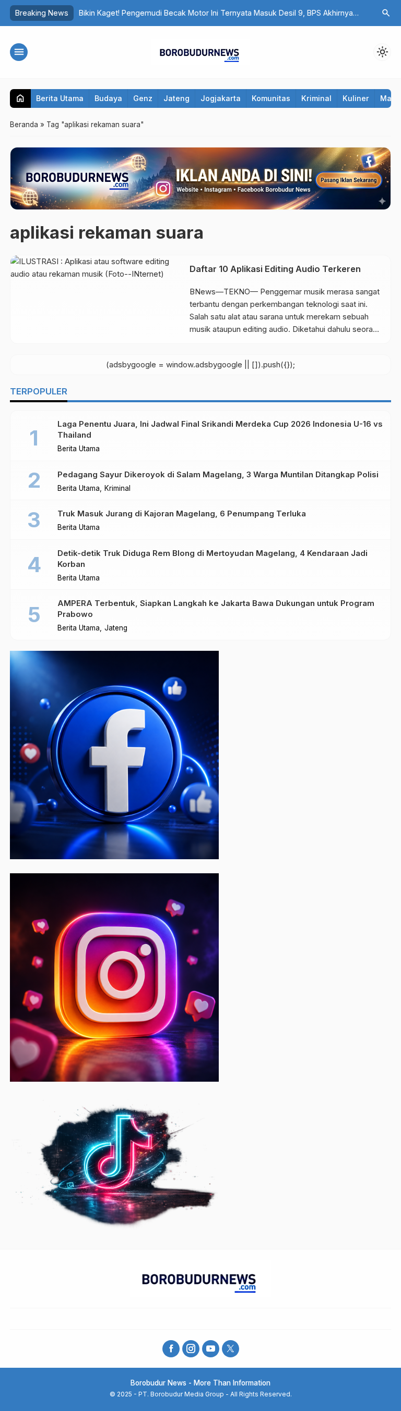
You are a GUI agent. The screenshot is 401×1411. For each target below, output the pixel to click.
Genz (142, 98)
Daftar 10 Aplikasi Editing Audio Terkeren (275, 269)
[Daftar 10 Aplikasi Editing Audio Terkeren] (96, 299)
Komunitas (271, 98)
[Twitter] (230, 1348)
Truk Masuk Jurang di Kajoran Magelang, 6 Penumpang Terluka (181, 513)
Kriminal (316, 98)
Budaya (108, 98)
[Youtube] (210, 1348)
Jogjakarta (220, 98)
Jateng (176, 98)
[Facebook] (171, 1348)
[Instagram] (190, 1348)
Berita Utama (60, 98)
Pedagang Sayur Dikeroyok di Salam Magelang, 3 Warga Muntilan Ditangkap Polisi (218, 474)
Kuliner (356, 98)
